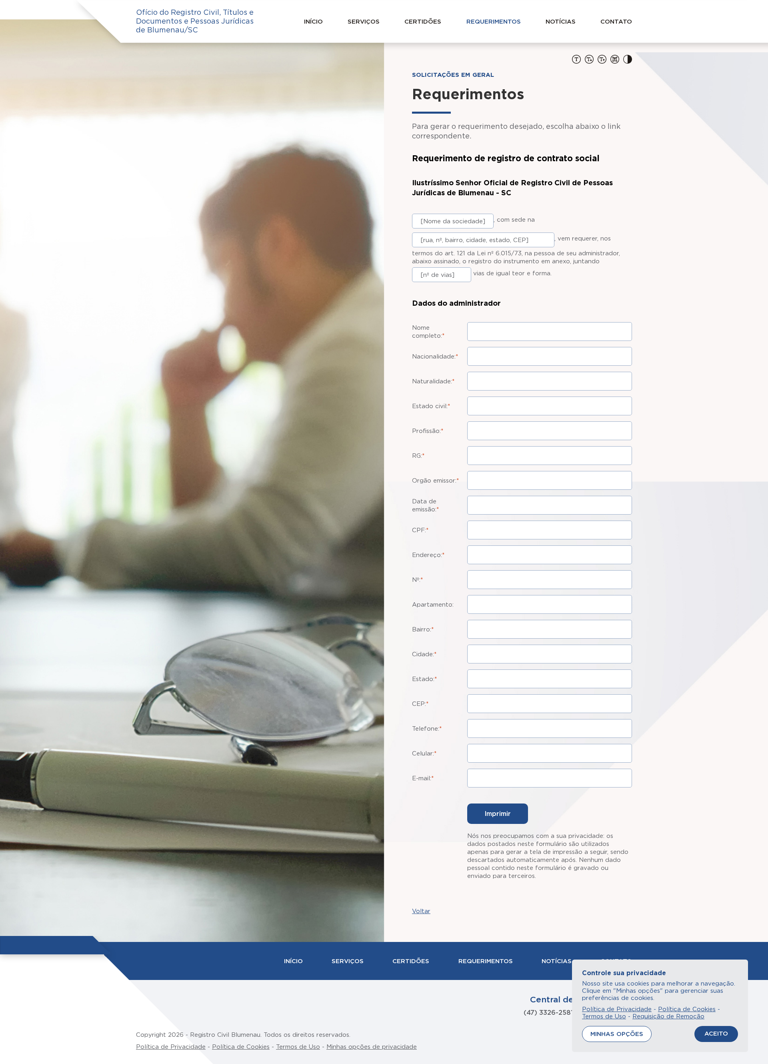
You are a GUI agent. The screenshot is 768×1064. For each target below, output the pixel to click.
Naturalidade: (433, 381)
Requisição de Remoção (668, 1016)
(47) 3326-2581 (548, 1012)
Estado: (424, 678)
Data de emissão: (425, 505)
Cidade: (424, 654)
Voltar (421, 911)
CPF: (420, 530)
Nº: (417, 579)
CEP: (420, 703)
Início (313, 21)
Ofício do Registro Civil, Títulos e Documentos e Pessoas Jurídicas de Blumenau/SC (195, 21)
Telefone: (427, 728)
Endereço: (428, 554)
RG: (418, 455)
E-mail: (423, 778)
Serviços (364, 21)
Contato (616, 21)
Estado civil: (431, 406)
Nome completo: (428, 331)
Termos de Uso (298, 1046)
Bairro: (423, 629)
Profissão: (427, 430)
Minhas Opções (616, 1033)
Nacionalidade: (435, 356)
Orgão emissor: (435, 480)
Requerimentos (493, 21)
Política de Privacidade (171, 1046)
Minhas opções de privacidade (371, 1046)
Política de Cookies (241, 1046)
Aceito (716, 1033)
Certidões (422, 21)
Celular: (424, 753)
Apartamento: (433, 604)
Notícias (561, 21)
